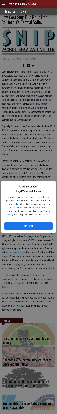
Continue (28, 225)
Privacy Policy (13, 204)
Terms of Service (42, 197)
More (23, 11)
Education (10, 11)
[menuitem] (25, 11)
